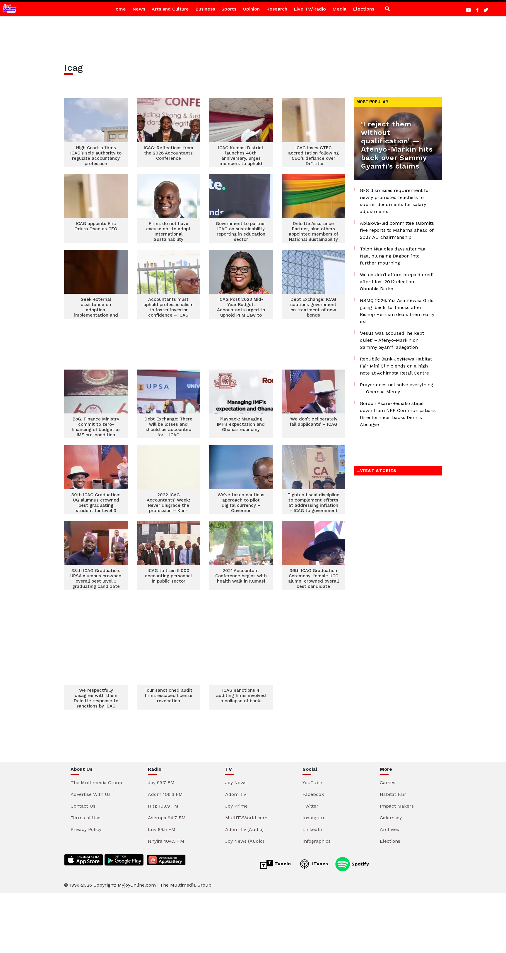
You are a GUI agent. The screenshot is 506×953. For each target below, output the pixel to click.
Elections (363, 9)
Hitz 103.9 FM (163, 806)
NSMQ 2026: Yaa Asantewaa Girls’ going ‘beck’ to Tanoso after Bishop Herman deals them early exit (397, 311)
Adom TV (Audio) (244, 829)
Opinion (251, 9)
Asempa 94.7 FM (167, 817)
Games (387, 782)
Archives (389, 829)
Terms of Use (85, 817)
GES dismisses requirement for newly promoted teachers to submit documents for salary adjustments (395, 201)
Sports (228, 9)
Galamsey (391, 817)
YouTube (312, 782)
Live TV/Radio (310, 9)
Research (276, 9)
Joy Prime (236, 806)
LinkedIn (312, 829)
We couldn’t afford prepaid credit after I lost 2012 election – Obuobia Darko (397, 281)
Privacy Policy (86, 829)
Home (119, 9)
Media (339, 9)
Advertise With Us (91, 794)
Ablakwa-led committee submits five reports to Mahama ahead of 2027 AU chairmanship (397, 230)
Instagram (314, 817)
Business (205, 9)
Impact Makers (397, 806)
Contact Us (83, 806)
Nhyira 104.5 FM (166, 841)
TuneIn (282, 863)
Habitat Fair (393, 794)
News (138, 9)
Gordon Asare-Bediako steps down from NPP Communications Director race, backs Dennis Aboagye (398, 414)
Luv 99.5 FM (161, 829)
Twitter (310, 806)
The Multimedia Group (96, 782)
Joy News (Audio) (244, 841)
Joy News (236, 782)
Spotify (359, 863)
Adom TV (235, 794)
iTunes (319, 863)
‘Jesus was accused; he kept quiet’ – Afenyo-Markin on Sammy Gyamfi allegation (392, 340)
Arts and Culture (170, 9)
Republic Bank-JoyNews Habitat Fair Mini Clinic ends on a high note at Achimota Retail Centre (396, 366)
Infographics (316, 841)
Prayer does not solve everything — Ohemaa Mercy (396, 388)
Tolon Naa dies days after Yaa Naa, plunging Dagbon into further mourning (392, 256)
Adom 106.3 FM (165, 794)
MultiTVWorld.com (246, 817)
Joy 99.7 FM (161, 782)
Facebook (313, 794)
